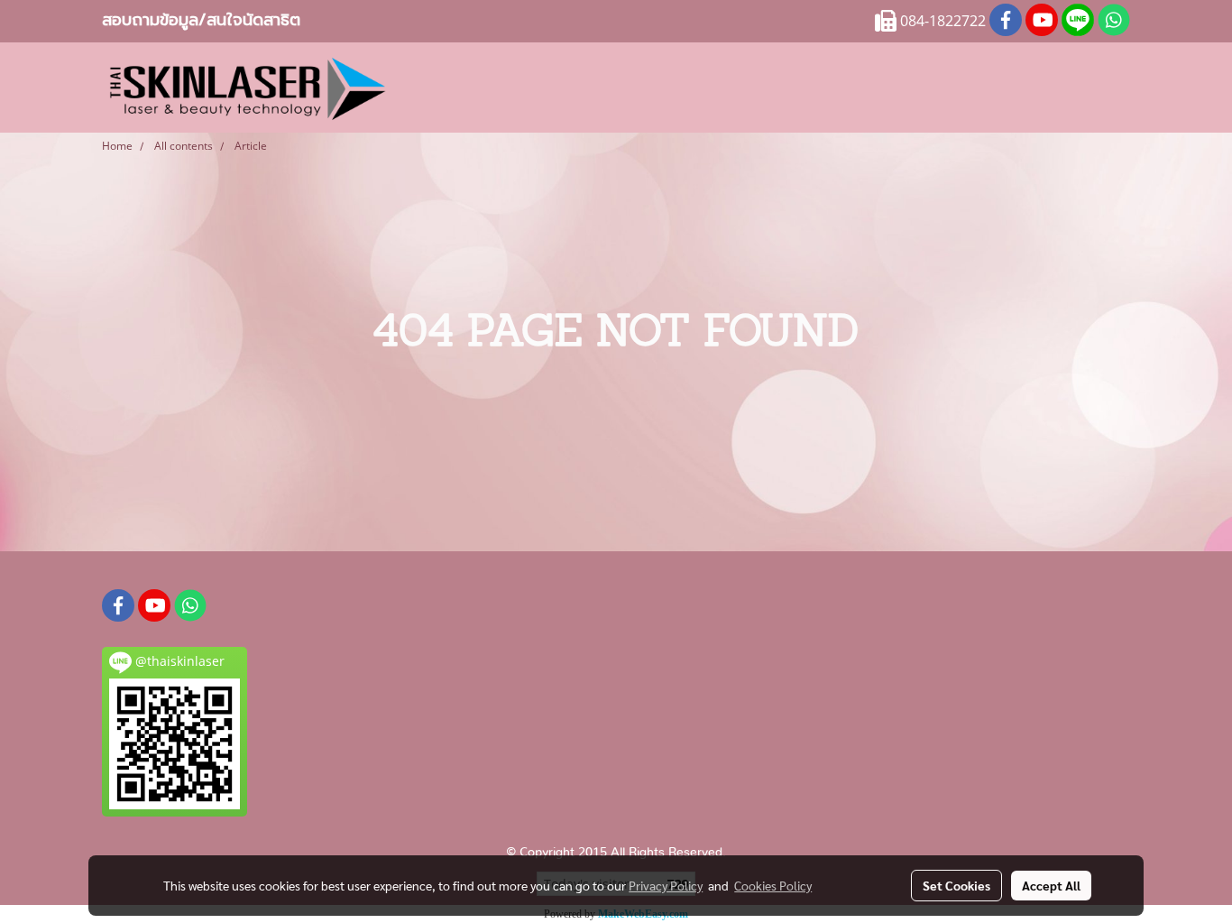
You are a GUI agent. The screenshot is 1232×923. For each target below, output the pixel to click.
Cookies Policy (773, 885)
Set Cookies (956, 885)
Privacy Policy (666, 885)
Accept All (1051, 885)
